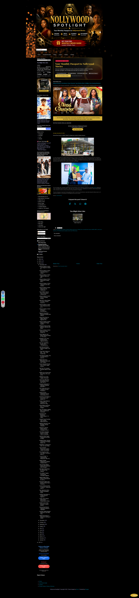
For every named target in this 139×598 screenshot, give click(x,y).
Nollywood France (42, 251)
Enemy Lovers (41, 201)
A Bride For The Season (43, 208)
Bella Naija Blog (42, 242)
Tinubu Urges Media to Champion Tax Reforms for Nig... (44, 402)
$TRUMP (38, 66)
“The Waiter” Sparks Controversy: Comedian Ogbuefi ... (44, 474)
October (42, 522)
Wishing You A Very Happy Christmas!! (44, 377)
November (42, 520)
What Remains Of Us (43, 196)
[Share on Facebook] (70, 204)
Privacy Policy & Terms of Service (46, 586)
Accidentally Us (41, 204)
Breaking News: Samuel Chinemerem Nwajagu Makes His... (44, 441)
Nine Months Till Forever (43, 198)
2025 (40, 261)
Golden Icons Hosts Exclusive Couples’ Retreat (44, 504)
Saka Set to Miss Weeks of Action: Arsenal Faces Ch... (44, 301)
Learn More (89, 119)
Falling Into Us (41, 200)
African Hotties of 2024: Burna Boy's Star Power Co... (44, 331)
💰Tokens (134, 595)
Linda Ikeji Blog (59, 195)
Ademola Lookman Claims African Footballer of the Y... (44, 429)
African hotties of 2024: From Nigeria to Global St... (44, 267)
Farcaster (40, 135)
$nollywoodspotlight (43, 68)
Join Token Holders (78, 129)
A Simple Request (42, 206)
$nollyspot (48, 66)
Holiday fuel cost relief (82, 229)
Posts (39, 231)
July (41, 528)
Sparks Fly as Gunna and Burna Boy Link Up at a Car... (45, 373)
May (41, 532)
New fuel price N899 (90, 229)
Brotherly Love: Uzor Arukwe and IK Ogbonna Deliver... (44, 339)
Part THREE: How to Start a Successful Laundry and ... (44, 293)
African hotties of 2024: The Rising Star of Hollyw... (44, 272)
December (42, 264)
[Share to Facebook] (60, 227)
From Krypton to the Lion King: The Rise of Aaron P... (44, 453)
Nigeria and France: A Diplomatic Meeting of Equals (44, 517)
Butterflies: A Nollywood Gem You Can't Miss (44, 445)
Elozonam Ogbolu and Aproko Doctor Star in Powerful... (44, 483)
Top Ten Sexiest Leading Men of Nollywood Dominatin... (45, 410)
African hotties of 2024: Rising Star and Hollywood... (44, 289)
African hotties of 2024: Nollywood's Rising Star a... (44, 280)
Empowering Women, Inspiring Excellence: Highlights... (44, 508)
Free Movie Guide (47, 54)
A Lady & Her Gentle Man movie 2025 (44, 69)
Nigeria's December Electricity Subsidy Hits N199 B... (45, 314)
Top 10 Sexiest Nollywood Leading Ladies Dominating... (44, 449)
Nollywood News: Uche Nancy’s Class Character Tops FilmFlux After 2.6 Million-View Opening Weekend (76, 83)
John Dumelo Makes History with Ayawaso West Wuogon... (44, 466)
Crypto (60, 54)
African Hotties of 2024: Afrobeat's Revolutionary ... (44, 310)
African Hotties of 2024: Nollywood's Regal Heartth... (44, 323)
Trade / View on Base (44, 558)
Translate (45, 51)
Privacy (66, 54)
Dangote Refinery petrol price (71, 229)
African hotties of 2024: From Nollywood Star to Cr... (44, 306)
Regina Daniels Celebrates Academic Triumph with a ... (44, 461)
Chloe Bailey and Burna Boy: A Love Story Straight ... (44, 406)
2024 (40, 263)
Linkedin (40, 138)
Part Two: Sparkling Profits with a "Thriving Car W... (43, 344)
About (54, 54)
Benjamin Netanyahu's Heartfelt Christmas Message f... (44, 385)
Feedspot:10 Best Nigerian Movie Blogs (43, 245)
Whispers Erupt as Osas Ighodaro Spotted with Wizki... (44, 327)
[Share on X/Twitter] (3, 295)
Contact (72, 54)
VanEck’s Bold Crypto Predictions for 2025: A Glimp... (44, 437)
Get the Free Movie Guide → (63, 75)
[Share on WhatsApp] (80, 204)
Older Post (99, 263)
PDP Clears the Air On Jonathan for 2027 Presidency (44, 389)
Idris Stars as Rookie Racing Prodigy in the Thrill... (44, 348)
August (41, 526)
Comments (41, 233)
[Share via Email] (3, 305)
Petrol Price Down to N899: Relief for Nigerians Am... (44, 318)
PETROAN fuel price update (62, 230)
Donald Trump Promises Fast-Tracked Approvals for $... (44, 420)
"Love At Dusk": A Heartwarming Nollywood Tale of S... (44, 457)
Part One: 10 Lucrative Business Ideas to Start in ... (45, 369)
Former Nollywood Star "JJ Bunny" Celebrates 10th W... (44, 487)
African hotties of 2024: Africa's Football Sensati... (44, 297)
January (42, 539)
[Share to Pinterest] (61, 227)
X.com (39, 137)
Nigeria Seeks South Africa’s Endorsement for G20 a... (44, 478)
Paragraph (40, 133)
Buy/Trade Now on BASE (80, 119)
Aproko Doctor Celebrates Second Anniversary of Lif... (44, 393)
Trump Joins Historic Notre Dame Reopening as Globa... (44, 500)
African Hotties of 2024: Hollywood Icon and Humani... (44, 284)
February (42, 538)
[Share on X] (75, 204)
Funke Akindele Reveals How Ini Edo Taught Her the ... (44, 365)
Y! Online (40, 254)
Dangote (95, 187)
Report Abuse (41, 575)
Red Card (40, 223)
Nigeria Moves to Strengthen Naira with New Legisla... (44, 361)
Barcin (77, 589)
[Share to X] (59, 227)
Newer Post (56, 263)
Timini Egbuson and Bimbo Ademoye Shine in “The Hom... (44, 335)
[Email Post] (55, 227)
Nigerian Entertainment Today (43, 249)
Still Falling (40, 221)
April (41, 534)
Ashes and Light (42, 226)
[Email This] (57, 227)
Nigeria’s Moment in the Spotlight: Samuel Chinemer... (44, 424)
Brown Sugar (41, 203)
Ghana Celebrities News (44, 247)
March (41, 536)
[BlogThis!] (58, 227)
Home (39, 54)
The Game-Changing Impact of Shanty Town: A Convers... (44, 433)
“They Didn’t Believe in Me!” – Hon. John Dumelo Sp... (44, 352)
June (41, 530)
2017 (40, 542)
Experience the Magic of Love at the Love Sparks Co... (44, 398)
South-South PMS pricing (72, 230)
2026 (40, 259)
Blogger (87, 589)
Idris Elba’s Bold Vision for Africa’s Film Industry (44, 470)
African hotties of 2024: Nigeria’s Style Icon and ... (44, 276)
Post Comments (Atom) (62, 266)
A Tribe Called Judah (44, 73)
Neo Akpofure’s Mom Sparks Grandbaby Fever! (44, 491)
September (42, 524)
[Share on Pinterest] (3, 302)
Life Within (40, 225)
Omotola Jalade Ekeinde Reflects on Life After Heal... (44, 512)
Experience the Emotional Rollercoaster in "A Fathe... (44, 415)
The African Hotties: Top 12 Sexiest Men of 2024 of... (45, 356)
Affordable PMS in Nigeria (61, 229)
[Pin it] (85, 204)
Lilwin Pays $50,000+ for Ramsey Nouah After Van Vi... (44, 381)
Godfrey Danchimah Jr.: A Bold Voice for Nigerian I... (44, 495)
